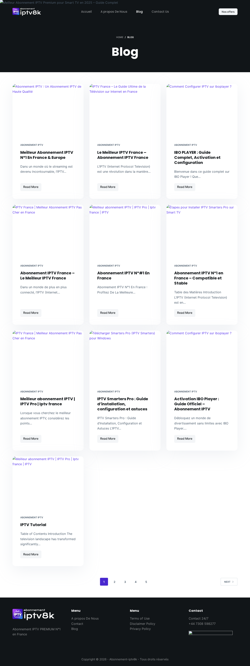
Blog (139, 12)
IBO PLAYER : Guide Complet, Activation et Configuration (197, 157)
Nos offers (228, 11)
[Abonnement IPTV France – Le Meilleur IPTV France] (48, 231)
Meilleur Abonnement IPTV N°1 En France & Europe (46, 155)
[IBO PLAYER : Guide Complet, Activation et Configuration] (202, 110)
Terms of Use (140, 618)
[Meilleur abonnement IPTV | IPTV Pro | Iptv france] (48, 357)
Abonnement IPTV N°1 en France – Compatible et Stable (198, 278)
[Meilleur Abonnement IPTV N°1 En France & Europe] (48, 110)
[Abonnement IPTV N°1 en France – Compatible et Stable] (202, 231)
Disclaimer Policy (142, 624)
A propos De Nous (114, 12)
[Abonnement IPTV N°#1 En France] (125, 231)
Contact (77, 624)
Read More (32, 188)
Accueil (86, 12)
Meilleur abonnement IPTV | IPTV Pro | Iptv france (47, 401)
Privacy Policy (140, 629)
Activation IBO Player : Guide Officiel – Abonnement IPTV (196, 404)
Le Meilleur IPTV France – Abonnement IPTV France (122, 155)
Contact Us (160, 12)
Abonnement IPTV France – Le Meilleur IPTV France (47, 275)
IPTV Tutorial (33, 524)
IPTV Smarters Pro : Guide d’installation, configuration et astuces (122, 404)
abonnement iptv (31, 144)
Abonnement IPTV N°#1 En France (123, 275)
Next (227, 581)
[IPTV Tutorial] (48, 483)
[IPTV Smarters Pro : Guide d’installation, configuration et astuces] (125, 357)
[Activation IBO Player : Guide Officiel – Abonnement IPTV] (202, 357)
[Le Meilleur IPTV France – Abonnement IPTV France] (125, 110)
